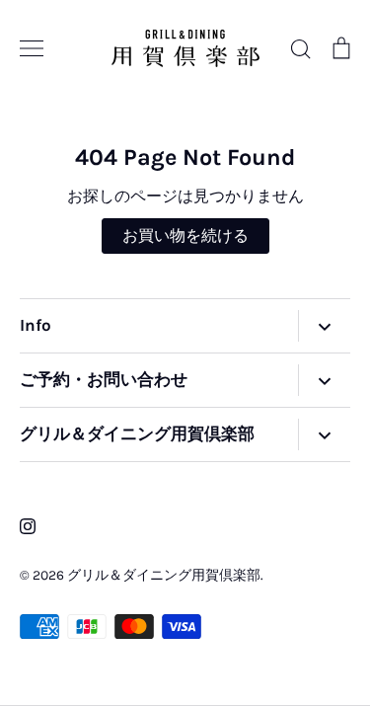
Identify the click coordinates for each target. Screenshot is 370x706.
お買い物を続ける (185, 235)
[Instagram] (27, 526)
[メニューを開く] (324, 326)
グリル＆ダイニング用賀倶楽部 (163, 575)
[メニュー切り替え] (31, 48)
